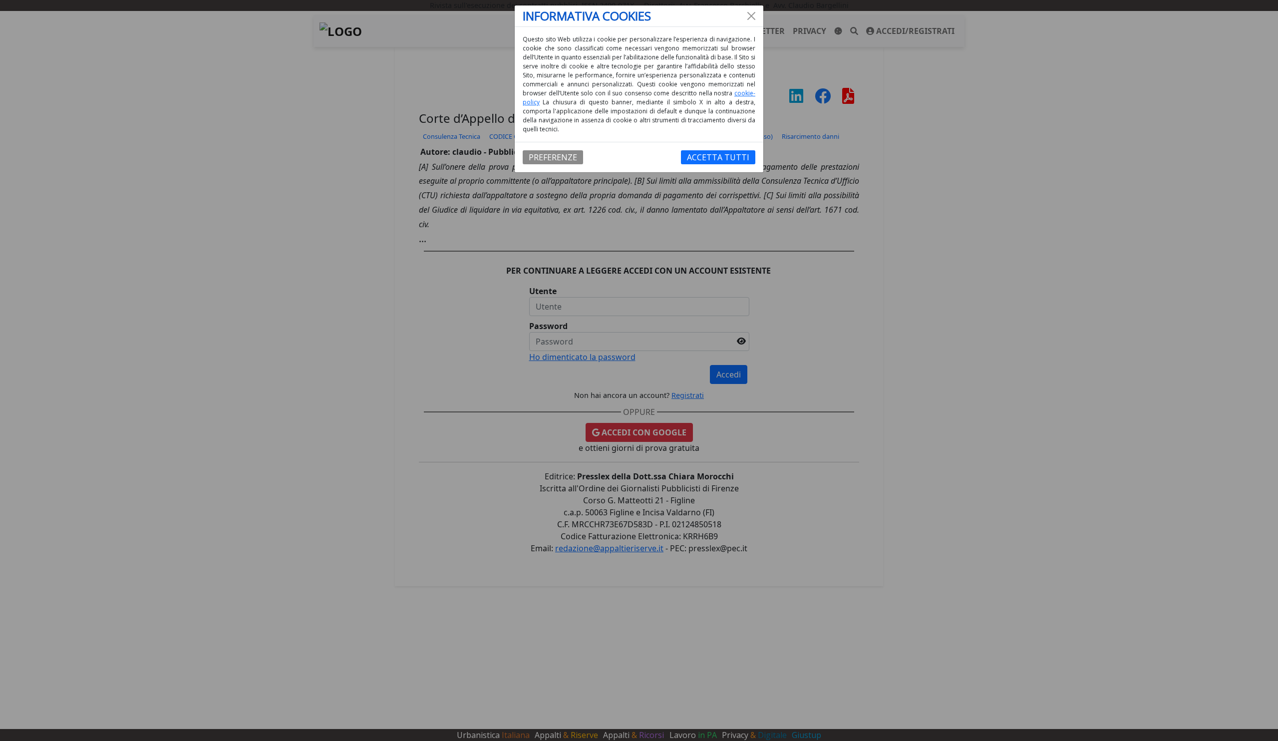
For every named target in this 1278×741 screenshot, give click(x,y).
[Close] (751, 16)
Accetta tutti (718, 157)
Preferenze (553, 157)
